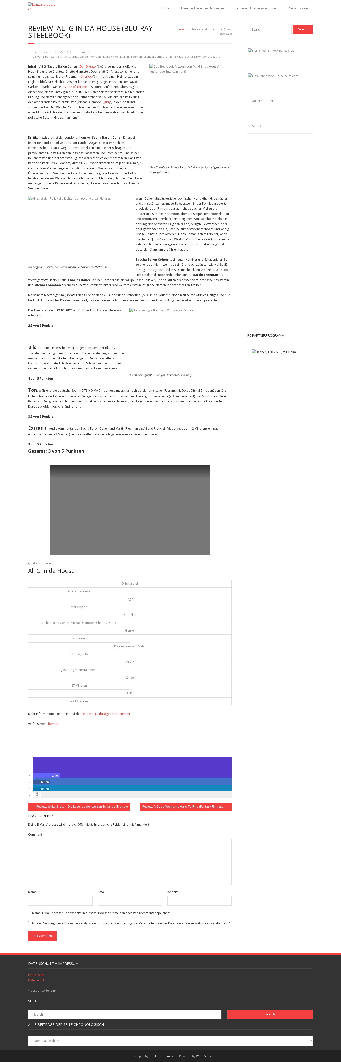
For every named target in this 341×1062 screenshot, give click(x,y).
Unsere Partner (262, 101)
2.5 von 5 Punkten (44, 56)
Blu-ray (84, 52)
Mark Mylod (111, 56)
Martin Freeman (131, 56)
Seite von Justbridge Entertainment (106, 714)
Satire (216, 56)
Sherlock (87, 76)
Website (173, 892)
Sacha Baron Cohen (198, 56)
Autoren (257, 126)
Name (33, 892)
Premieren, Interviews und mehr (256, 8)
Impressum (36, 975)
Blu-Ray (62, 56)
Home (180, 29)
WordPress (203, 1056)
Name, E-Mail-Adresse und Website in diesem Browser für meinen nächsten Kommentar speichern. (101, 913)
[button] (46, 775)
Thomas (42, 52)
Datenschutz (37, 980)
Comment (35, 834)
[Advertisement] (284, 242)
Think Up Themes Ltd (163, 1056)
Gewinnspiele (298, 8)
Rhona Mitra (176, 56)
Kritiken (166, 8)
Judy (107, 102)
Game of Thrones (76, 87)
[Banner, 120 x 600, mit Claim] (274, 352)
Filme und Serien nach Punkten (202, 8)
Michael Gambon (154, 56)
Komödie (95, 56)
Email (103, 892)
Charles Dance (78, 56)
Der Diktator (88, 66)
